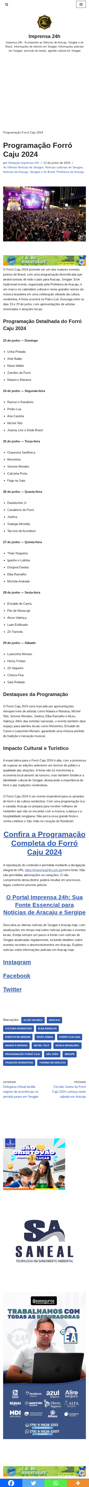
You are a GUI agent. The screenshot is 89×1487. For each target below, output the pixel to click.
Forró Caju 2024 (69, 1037)
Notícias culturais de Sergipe (64, 167)
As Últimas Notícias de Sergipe (23, 167)
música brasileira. (67, 1045)
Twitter (12, 989)
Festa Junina (45, 1037)
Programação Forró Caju (22, 1054)
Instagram (17, 962)
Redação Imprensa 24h (23, 162)
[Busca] (6, 4)
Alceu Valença (33, 1020)
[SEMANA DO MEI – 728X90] (44, 264)
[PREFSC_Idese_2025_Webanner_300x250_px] (34, 1189)
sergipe (70, 1054)
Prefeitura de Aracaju (70, 171)
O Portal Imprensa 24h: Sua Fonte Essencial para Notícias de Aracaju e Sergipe (44, 905)
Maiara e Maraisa (16, 1045)
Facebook (16, 976)
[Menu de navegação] (81, 4)
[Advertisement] (44, 87)
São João (52, 1054)
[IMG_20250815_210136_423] (44, 1438)
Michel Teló (41, 1045)
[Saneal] (44, 1281)
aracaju (54, 1020)
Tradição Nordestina (19, 1062)
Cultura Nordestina (18, 1028)
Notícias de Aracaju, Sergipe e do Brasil (29, 171)
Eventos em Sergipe (17, 1037)
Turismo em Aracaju (52, 1062)
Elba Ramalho (47, 1028)
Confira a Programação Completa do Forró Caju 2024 (44, 843)
